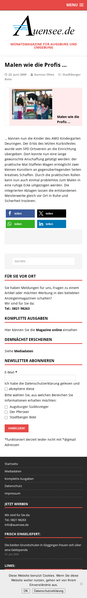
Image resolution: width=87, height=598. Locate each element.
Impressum (12, 493)
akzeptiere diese (21, 388)
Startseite (11, 464)
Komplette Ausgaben (19, 479)
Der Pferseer (19, 412)
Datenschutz (13, 486)
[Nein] (81, 583)
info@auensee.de (17, 525)
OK (26, 591)
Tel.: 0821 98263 (17, 308)
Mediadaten (13, 471)
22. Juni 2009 (17, 74)
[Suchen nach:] (44, 261)
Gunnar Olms (44, 74)
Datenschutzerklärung (42, 383)
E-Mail (11, 372)
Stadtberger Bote (22, 417)
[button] (20, 213)
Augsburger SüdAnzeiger (29, 406)
